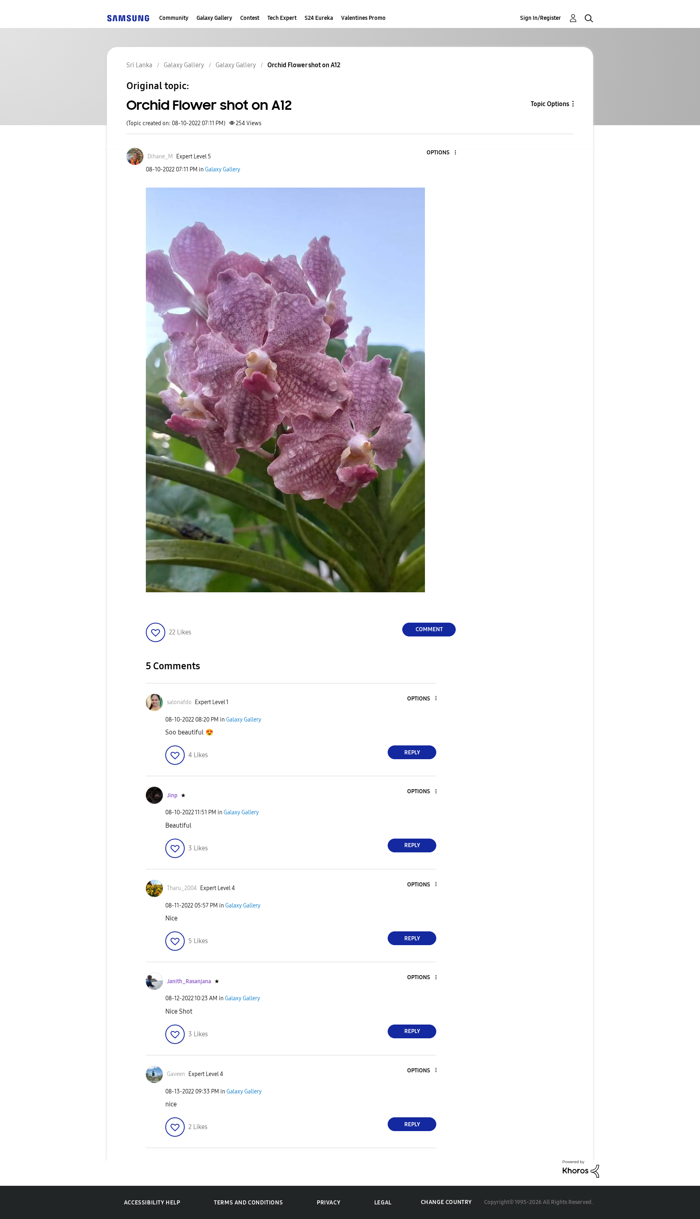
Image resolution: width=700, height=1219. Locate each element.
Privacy (328, 1202)
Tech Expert (282, 18)
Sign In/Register (540, 18)
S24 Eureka (319, 18)
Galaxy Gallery (214, 18)
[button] (442, 153)
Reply (412, 752)
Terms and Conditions (248, 1202)
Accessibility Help (152, 1202)
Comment (429, 629)
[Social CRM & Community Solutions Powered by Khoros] (581, 1168)
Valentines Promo (363, 18)
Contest (249, 18)
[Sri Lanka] (128, 18)
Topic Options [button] (550, 104)
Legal (383, 1202)
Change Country (446, 1202)
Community (173, 18)
